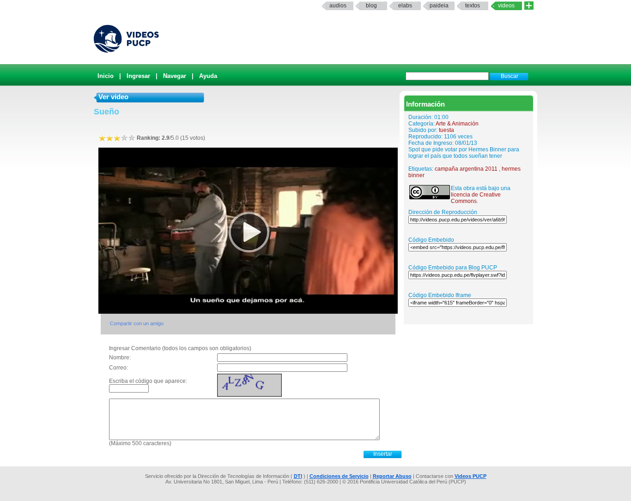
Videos (506, 5)
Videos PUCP (470, 476)
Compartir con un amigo (137, 323)
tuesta (446, 130)
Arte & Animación (457, 123)
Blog (371, 5)
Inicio (105, 75)
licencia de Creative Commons (476, 197)
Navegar (174, 75)
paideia (439, 5)
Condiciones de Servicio (339, 476)
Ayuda (208, 75)
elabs (405, 5)
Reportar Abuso (392, 476)
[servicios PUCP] (529, 5)
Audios (337, 5)
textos (472, 5)
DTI (298, 476)
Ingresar (138, 75)
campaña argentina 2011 (466, 169)
